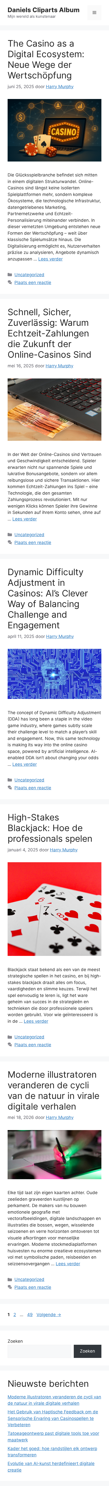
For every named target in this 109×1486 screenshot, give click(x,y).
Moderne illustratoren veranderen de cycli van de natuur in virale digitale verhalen (53, 1090)
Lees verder (50, 259)
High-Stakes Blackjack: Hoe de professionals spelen (50, 828)
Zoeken (15, 1341)
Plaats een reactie (32, 282)
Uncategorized (29, 274)
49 (30, 1314)
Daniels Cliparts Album (44, 10)
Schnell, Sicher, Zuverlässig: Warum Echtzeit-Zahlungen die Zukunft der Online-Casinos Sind (50, 333)
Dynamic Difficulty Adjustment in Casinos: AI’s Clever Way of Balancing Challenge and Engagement (48, 598)
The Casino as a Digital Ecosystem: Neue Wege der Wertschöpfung (46, 59)
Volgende (49, 1314)
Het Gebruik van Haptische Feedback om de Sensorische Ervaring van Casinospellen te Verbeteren (53, 1418)
